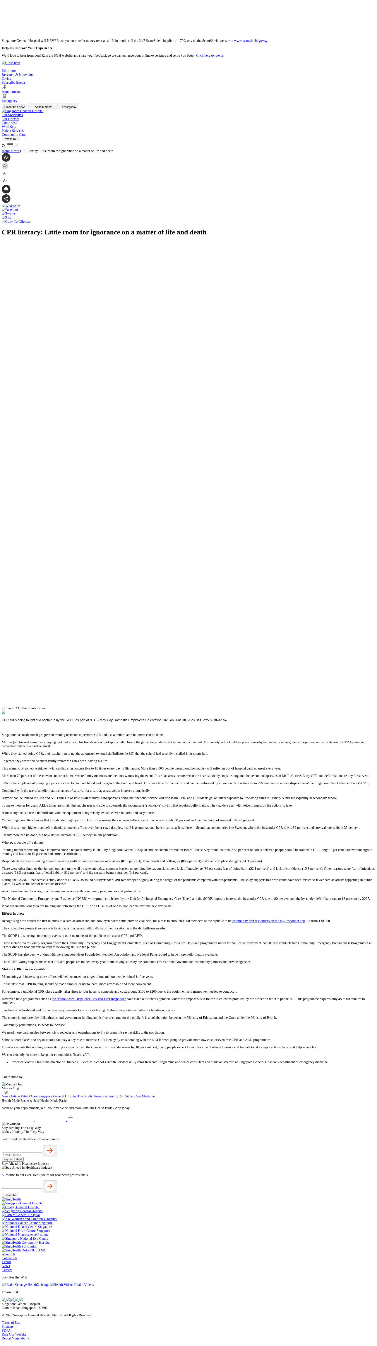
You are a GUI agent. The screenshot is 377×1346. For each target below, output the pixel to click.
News (15, 151)
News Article (11, 1096)
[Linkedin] (21, 1300)
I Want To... (10, 139)
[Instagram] (12, 1300)
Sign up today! (12, 1159)
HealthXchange (38, 1285)
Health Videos (83, 1285)
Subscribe (9, 1195)
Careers (7, 1270)
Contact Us (9, 1258)
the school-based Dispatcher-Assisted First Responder (89, 999)
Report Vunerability (15, 1338)
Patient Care (29, 1096)
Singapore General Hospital (57, 1096)
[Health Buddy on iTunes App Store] (18, 1120)
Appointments (43, 106)
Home (6, 151)
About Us (8, 1254)
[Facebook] (4, 1300)
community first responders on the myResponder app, (269, 921)
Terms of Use (11, 1322)
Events (6, 1262)
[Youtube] (8, 1300)
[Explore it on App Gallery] (83, 1120)
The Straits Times (89, 1096)
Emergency (68, 106)
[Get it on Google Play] (50, 1120)
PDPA (6, 1330)
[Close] (3, 1343)
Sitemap (7, 1326)
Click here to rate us (210, 55)
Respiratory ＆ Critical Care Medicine (128, 1096)
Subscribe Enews (14, 106)
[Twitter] (17, 1300)
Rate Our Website (14, 1334)
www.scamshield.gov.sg (250, 40)
